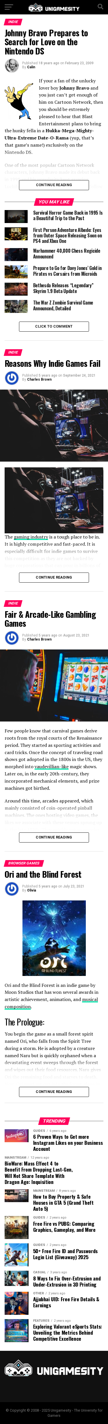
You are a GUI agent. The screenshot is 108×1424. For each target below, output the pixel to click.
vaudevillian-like (52, 766)
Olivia (31, 890)
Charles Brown (39, 379)
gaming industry (31, 537)
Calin (31, 67)
